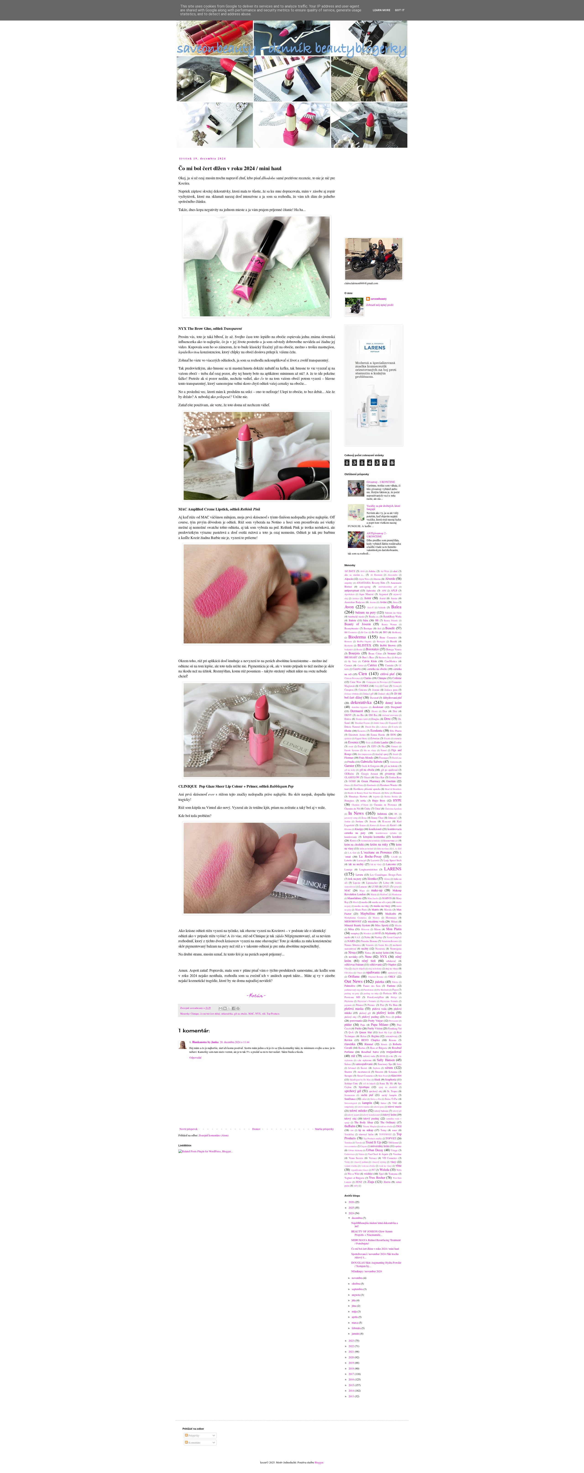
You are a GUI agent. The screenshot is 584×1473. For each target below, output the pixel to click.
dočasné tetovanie (390, 715)
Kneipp (359, 829)
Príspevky (193, 1435)
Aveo (395, 602)
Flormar (348, 757)
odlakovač (391, 961)
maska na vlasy (381, 906)
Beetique (368, 628)
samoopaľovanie (364, 1064)
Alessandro (393, 574)
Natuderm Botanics (390, 941)
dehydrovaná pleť (392, 697)
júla (354, 1300)
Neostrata (380, 948)
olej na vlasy (391, 968)
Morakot (367, 933)
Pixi (382, 1005)
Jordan (347, 821)
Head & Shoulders (393, 789)
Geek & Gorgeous (370, 766)
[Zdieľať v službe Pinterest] (238, 1008)
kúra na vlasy (383, 848)
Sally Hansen (385, 1060)
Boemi (359, 649)
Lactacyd (361, 860)
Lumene (363, 886)
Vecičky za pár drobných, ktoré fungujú (383, 507)
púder (348, 1024)
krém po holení (366, 848)
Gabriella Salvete (372, 761)
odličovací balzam (354, 964)
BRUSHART (350, 657)
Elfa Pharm (396, 730)
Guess (347, 785)
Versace (373, 1158)
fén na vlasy (370, 750)
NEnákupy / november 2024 (366, 1271)
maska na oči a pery (382, 902)
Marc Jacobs (373, 898)
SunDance (350, 1099)
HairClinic (358, 785)
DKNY (348, 715)
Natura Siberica (352, 945)
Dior (385, 711)
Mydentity (390, 933)
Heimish (397, 792)
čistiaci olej (384, 693)
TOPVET (391, 1138)
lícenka (372, 878)
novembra (357, 1278)
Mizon (377, 929)
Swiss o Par (375, 1099)
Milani (394, 921)
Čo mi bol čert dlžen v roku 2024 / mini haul (375, 1248)
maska (365, 902)
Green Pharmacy (370, 781)
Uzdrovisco (349, 1154)
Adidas (372, 571)
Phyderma (348, 1001)
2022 (352, 1346)
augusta (356, 1294)
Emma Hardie (378, 734)
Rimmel (369, 1044)
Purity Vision (375, 1028)
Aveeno (373, 602)
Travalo (358, 1142)
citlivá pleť (387, 674)
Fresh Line (397, 757)
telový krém (389, 1114)
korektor (397, 836)
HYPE (397, 800)
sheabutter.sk (363, 1071)
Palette (395, 982)
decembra (357, 1218)
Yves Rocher (377, 1177)
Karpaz (363, 825)
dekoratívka (227, 1013)
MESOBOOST (352, 921)
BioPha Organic (364, 641)
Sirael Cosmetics (365, 1075)
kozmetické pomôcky (370, 840)
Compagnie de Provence (377, 682)
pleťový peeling (370, 1016)
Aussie (394, 598)
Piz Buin (393, 1005)
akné (395, 571)
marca (355, 1322)
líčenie (387, 878)
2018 (352, 1368)
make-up (376, 890)
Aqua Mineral (366, 594)
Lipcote (356, 882)
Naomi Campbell (394, 937)
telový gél (397, 1110)
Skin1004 (396, 1075)
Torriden (348, 1142)
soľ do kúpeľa (369, 1083)
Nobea (368, 952)
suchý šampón (389, 1095)
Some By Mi (386, 1083)
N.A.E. (358, 937)
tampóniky (349, 1106)
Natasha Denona (369, 941)
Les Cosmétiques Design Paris (386, 874)
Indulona (382, 813)
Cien (363, 673)
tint (352, 1130)
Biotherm (348, 645)
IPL (396, 813)
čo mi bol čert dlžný (210, 1013)
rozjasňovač (394, 1051)
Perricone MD (352, 997)
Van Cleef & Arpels (378, 1154)
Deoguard (396, 707)
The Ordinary (388, 1122)
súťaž (364, 1099)
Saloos (347, 1064)
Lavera (359, 874)
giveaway (390, 773)
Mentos (376, 917)
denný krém (393, 702)
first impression (365, 754)
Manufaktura (354, 898)
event (351, 746)
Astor (367, 598)
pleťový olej (350, 1016)
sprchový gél (352, 1091)
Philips (394, 997)
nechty (364, 948)
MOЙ (378, 933)
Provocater (393, 1020)
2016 (352, 1379)
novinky (353, 956)
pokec (398, 1016)
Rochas (361, 1047)
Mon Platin (394, 929)
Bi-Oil (375, 632)
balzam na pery (365, 612)
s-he (391, 1056)
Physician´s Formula (366, 1001)
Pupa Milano (379, 1024)
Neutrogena (396, 948)
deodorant (378, 707)
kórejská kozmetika (374, 836)
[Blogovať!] (225, 1008)
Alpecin (348, 578)
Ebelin (347, 730)
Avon (349, 606)
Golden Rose (395, 777)
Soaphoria (390, 1079)
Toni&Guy (349, 1134)
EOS (393, 734)
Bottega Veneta (394, 649)
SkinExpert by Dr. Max (360, 1079)
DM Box (373, 715)
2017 (352, 1374)
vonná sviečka (350, 1165)
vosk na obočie (368, 1165)
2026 (352, 1202)
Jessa (364, 817)
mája (354, 1311)
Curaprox (349, 689)
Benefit (390, 628)
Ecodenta (376, 730)
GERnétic (349, 773)
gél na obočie (240, 1013)
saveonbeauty (379, 299)
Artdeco (355, 598)
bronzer (392, 653)
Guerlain (391, 781)
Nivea (352, 952)
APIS (384, 590)
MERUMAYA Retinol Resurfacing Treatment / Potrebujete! (376, 1241)
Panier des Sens (372, 985)
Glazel (367, 777)
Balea (396, 606)
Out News (353, 981)
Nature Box (383, 945)
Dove (387, 718)
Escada (387, 738)
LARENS (393, 869)
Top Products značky (372, 1138)
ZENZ (359, 1182)
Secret (364, 1068)
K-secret (386, 821)
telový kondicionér (371, 1114)
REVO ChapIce (370, 1040)
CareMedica (391, 661)
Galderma (394, 761)
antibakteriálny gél (387, 586)
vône (399, 1165)
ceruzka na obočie (377, 669)
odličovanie (376, 964)
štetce (383, 1103)
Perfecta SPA (390, 993)
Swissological (350, 1103)
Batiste (352, 620)
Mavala (388, 909)
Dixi (395, 711)
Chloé (378, 808)
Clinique (195, 1013)
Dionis (375, 711)
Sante (399, 1064)
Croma (396, 685)
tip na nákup (365, 1130)
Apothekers (349, 594)
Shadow (348, 1071)
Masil (355, 902)
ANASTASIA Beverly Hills (371, 582)
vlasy (393, 1161)
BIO (385, 632)
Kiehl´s (393, 825)
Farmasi (394, 746)
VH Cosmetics (389, 1158)
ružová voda (369, 1056)
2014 (352, 1390)
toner (394, 1130)
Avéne (383, 602)
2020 (352, 1357)
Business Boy (385, 657)
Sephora (376, 1068)
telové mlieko (358, 1110)
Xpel (381, 1173)
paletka (379, 981)
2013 (352, 1396)
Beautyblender (351, 628)
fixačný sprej (381, 754)
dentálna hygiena (360, 707)
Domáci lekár (362, 719)
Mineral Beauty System (357, 925)
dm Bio (360, 715)
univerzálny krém (379, 1146)
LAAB (394, 856)
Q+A (351, 1032)
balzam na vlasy (393, 612)
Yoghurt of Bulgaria (354, 1177)
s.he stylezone (364, 1060)
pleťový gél (365, 1013)
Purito (358, 1028)
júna (354, 1305)
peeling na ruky (371, 993)
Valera (361, 1154)
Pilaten (359, 1005)
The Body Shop (363, 1122)
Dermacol (356, 711)
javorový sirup (351, 817)
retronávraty (392, 1036)
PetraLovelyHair (375, 997)
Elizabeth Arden (357, 734)
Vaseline (397, 1154)
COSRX (364, 685)
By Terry (352, 661)
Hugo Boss (378, 800)
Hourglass (349, 800)
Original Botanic (376, 976)
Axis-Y (370, 607)
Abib (362, 571)
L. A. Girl (397, 848)
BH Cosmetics (350, 632)
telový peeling (371, 1118)
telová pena (379, 1106)
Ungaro (363, 1146)
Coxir (385, 685)
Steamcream (349, 1095)
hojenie (376, 796)
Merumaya (391, 917)
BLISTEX (364, 645)
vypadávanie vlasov (359, 1170)
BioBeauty (397, 632)
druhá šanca (379, 722)
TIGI (399, 1126)
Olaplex (392, 964)
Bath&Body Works (392, 616)
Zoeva (387, 1182)
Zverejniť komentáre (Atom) (214, 1135)
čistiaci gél (368, 693)
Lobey (386, 882)
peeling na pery (351, 993)
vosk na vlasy (385, 1165)
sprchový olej (375, 1091)
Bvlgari (398, 657)
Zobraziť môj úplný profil (379, 305)
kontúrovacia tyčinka (386, 833)
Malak (373, 894)
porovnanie (356, 1020)
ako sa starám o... (354, 574)
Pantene (391, 985)
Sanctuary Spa (385, 1064)
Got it (400, 10)
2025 (352, 1207)
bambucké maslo (356, 616)
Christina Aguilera (393, 808)
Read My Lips (385, 1032)
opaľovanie (373, 972)
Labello (348, 860)
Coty (377, 685)
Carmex (348, 665)
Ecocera (361, 730)
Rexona (392, 1040)
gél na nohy (349, 769)
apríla (355, 1317)
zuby (356, 1185)
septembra (357, 1289)
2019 (352, 1362)
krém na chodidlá (354, 844)
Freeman (383, 757)
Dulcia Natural (352, 726)
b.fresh (381, 607)
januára (356, 1333)
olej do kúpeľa (358, 968)
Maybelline (367, 913)
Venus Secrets (356, 1158)
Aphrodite (371, 590)
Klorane (348, 829)
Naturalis (370, 945)
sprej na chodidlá (388, 1087)
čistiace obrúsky (351, 693)
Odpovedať (195, 1057)
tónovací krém (366, 1134)
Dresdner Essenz (362, 722)
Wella (399, 1170)
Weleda (384, 1169)
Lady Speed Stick (393, 860)
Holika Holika (391, 796)
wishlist (368, 1173)
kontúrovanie (350, 836)
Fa (383, 746)
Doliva (347, 719)
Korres (353, 840)
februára (356, 1328)
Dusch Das (370, 726)
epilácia (347, 738)
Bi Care (364, 632)
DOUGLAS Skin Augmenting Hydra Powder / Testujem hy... (376, 1264)
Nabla (367, 937)
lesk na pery (354, 878)
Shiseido (379, 1071)
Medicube (390, 913)
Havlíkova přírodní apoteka (367, 789)
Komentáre (194, 1442)
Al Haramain (376, 574)
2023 (352, 1340)
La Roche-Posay (370, 856)
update (398, 1146)
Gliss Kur (379, 777)
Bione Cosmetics (388, 637)
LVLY (386, 886)
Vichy (347, 1162)
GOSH (352, 781)
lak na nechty (356, 864)
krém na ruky (379, 844)
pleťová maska (353, 1008)
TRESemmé (393, 1142)
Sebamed (352, 1068)
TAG (394, 1103)
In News (356, 813)
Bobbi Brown (388, 645)
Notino (398, 952)
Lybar (396, 886)
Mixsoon (365, 929)
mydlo (347, 937)
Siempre (348, 1075)
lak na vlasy (376, 864)
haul (346, 789)
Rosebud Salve (369, 1052)
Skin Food (382, 1075)
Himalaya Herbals (358, 796)
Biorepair (381, 641)
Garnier (349, 765)
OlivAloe (348, 972)
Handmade (371, 785)
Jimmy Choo (377, 817)
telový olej (350, 1118)
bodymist (348, 649)
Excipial (362, 746)
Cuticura (363, 689)
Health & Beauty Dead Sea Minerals (364, 792)
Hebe (387, 792)
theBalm (349, 1126)
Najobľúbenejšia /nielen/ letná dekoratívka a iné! (374, 1224)
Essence (353, 742)
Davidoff (374, 697)
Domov (256, 1129)
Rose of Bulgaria (378, 1047)
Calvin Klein (369, 661)
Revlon (348, 1040)
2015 (352, 1385)
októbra (356, 1283)
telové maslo (395, 1106)
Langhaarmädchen (368, 869)
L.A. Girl (352, 852)
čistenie (376, 689)
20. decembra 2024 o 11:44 (234, 1042)
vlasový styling (379, 1162)
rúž (263, 1013)
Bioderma (357, 637)
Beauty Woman (389, 624)
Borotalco (372, 649)
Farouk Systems (351, 750)
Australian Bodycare (354, 602)
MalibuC (384, 894)
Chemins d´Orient (360, 804)
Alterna (377, 578)
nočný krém (382, 952)
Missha (398, 925)
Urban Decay (374, 1150)
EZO (373, 746)
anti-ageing (365, 586)
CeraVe (357, 669)
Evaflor (398, 742)
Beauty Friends (391, 620)
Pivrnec (371, 1005)
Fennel (384, 750)
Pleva (388, 1016)
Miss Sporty (382, 925)
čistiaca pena (390, 689)
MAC (251, 1013)
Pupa (362, 1024)
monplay (355, 933)
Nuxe (368, 956)
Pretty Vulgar (375, 1020)
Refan (363, 1036)
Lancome (391, 864)
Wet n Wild (353, 1173)
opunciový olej (395, 972)
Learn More (381, 10)
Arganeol (383, 594)
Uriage (394, 1150)
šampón (367, 1103)
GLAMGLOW (351, 777)
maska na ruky (362, 906)
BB (376, 620)
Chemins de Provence (385, 804)
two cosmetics (350, 1146)
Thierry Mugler (369, 1126)
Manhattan (397, 894)
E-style (395, 726)
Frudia (351, 761)
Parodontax (369, 989)
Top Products (273, 1013)
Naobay (378, 937)
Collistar (397, 678)
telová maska (364, 1106)
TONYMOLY (385, 1134)
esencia (398, 738)
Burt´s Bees (368, 657)
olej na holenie (375, 968)
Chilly (367, 808)
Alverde (390, 578)
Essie (368, 742)
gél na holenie (391, 766)
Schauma (392, 1071)
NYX (258, 1013)
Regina (375, 1036)
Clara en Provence (352, 678)
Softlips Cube (351, 1083)
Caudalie (389, 665)
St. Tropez (392, 1091)
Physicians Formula (389, 1001)
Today (383, 1130)
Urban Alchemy (355, 1150)
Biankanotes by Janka (205, 1042)
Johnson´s (393, 817)
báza (365, 620)
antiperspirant (351, 590)
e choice (383, 726)
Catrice (372, 665)
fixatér (395, 754)
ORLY (392, 976)
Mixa (351, 929)
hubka (363, 800)
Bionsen (348, 641)
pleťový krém (385, 1012)
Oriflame (354, 976)
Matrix (375, 909)
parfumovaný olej (352, 989)
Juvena (373, 821)
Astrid (382, 598)
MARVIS (387, 898)
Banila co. (374, 616)
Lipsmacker (372, 882)
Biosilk (393, 641)
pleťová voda (379, 1008)
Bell (379, 628)
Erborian (375, 738)
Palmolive (349, 985)
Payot (395, 989)
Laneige (348, 869)
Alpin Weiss (364, 579)
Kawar (373, 825)
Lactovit (375, 860)
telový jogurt (353, 1114)
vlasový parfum (361, 1162)
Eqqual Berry (361, 738)
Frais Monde (366, 757)
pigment (348, 1005)
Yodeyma (393, 1173)
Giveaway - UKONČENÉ (381, 482)
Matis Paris (361, 909)
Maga (362, 890)
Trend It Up (373, 1142)
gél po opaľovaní (389, 769)
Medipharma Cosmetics (355, 917)
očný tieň (368, 960)
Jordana (359, 821)
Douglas (375, 719)
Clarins (367, 678)
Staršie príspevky (324, 1129)
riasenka (349, 1044)
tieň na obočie (386, 1126)
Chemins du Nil (352, 808)
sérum (389, 1067)
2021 (352, 1351)
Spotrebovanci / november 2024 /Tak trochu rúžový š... (375, 1255)
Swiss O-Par (391, 1099)
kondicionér (375, 829)
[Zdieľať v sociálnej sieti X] (229, 1008)
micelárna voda (376, 921)
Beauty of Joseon (357, 624)
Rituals (384, 1044)
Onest (359, 972)
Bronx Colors (375, 653)
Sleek (377, 1079)
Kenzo (383, 825)
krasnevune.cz (391, 840)
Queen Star (365, 1032)
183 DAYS (349, 571)
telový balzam (381, 1110)
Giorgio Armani (369, 773)
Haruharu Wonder (389, 785)
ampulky (348, 582)
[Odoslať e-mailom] (220, 1008)
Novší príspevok (189, 1129)
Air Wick (385, 571)
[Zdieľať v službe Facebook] (233, 1008)
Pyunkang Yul (395, 1028)
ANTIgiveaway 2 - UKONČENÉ (377, 534)
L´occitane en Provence (376, 852)
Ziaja (371, 1181)
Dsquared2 (393, 722)
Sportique (364, 1087)
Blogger (319, 1462)
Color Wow (355, 682)
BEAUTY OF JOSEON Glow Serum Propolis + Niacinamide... (371, 1232)
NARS (351, 941)
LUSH (375, 886)
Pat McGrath (382, 989)
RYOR (382, 1056)
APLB (394, 590)
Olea (346, 968)
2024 (352, 1213)
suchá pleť (367, 1095)
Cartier (360, 665)
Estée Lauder (381, 742)
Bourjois (354, 653)
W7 (373, 1169)
